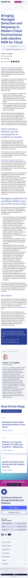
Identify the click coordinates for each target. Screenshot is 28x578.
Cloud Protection (13, 46)
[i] (11, 157)
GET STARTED (9, 341)
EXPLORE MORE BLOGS (11, 411)
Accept (3, 574)
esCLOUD (3, 69)
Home (2, 6)
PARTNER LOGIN (14, 512)
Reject (16, 574)
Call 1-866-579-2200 (14, 484)
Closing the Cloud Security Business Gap (12, 160)
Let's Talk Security (18, 2)
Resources (7, 6)
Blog (12, 6)
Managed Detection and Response (13, 49)
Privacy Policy (14, 576)
